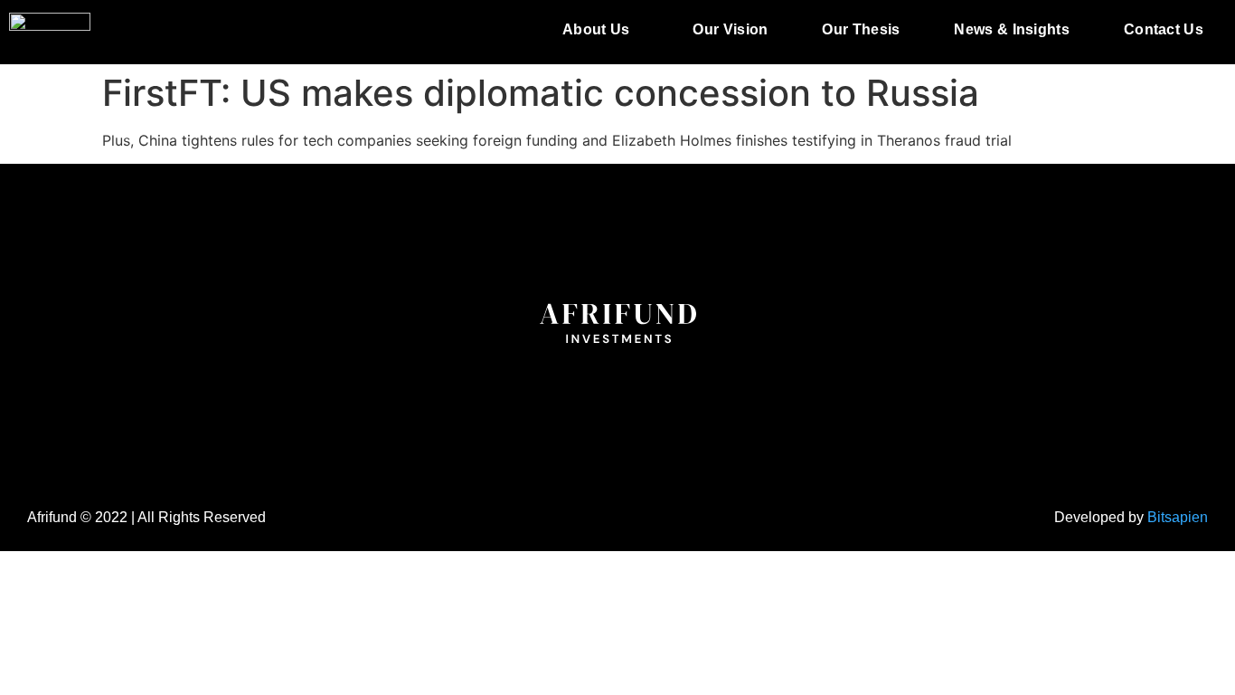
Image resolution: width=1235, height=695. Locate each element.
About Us (595, 29)
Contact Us (1163, 29)
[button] (600, 30)
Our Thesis (861, 29)
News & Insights (1012, 29)
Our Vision (730, 29)
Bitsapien (1177, 517)
